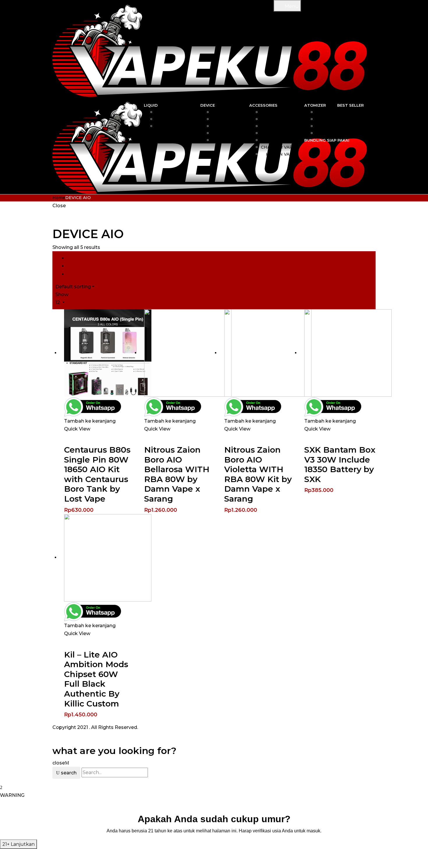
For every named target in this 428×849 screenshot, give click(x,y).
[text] (214, 831)
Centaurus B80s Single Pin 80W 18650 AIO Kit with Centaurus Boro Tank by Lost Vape (97, 474)
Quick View (77, 429)
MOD (234, 119)
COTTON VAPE (279, 126)
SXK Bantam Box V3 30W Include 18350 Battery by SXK (339, 464)
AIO (236, 112)
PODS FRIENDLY (173, 126)
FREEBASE (180, 119)
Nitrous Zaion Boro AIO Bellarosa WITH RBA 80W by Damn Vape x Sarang (176, 474)
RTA (323, 126)
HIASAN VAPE (281, 154)
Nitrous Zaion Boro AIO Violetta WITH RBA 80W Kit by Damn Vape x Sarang (258, 474)
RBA (323, 112)
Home (58, 197)
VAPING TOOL (280, 133)
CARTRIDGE (282, 119)
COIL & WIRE (282, 112)
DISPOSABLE (226, 133)
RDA (323, 119)
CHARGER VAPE (278, 147)
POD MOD (229, 140)
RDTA (322, 133)
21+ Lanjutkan (18, 844)
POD (235, 126)
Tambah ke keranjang (90, 421)
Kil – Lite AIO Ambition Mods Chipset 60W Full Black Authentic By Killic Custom (96, 679)
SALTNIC (182, 112)
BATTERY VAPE (279, 140)
